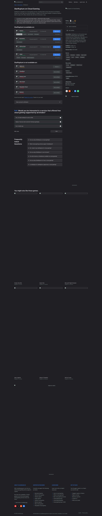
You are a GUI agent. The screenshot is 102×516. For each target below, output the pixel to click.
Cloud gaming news (58, 498)
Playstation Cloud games (40, 505)
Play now (57, 31)
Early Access (68, 72)
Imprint (80, 512)
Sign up (56, 66)
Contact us (74, 498)
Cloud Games (19, 4)
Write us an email (76, 500)
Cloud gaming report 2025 (60, 502)
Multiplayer (73, 65)
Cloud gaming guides (58, 500)
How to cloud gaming (58, 493)
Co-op (67, 65)
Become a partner (76, 496)
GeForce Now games (39, 495)
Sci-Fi (73, 57)
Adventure (73, 54)
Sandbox (68, 57)
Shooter (77, 57)
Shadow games (38, 496)
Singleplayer (68, 67)
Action (67, 54)
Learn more (82, 2)
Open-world (83, 54)
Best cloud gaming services (60, 496)
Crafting (78, 54)
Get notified (56, 71)
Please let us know (28, 97)
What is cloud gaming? (59, 495)
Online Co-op (79, 65)
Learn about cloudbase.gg (21, 502)
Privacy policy (85, 512)
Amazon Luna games (39, 500)
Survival (67, 59)
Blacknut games (38, 502)
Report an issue (75, 495)
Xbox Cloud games (39, 503)
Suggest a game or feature (78, 493)
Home (15, 4)
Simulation (82, 57)
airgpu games (38, 498)
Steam (67, 78)
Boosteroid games (39, 493)
